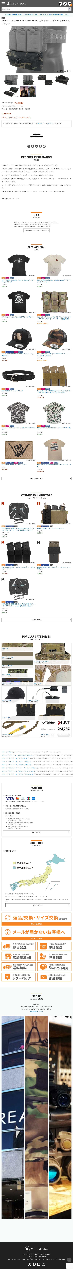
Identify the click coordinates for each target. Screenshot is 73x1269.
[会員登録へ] (60, 4)
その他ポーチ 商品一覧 (25, 764)
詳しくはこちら (36, 832)
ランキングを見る (36, 620)
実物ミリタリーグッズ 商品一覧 (27, 771)
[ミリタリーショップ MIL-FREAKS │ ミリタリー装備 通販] (16, 4)
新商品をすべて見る (36, 478)
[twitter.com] (29, 1264)
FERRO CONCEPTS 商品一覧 (25, 755)
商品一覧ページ (13, 752)
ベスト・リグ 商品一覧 (25, 761)
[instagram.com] (43, 1264)
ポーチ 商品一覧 (23, 758)
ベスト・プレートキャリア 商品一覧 (28, 768)
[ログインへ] (65, 4)
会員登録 (39, 123)
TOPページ (4, 752)
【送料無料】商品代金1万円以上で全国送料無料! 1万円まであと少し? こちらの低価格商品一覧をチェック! (36, 14)
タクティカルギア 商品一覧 (26, 774)
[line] (38, 1264)
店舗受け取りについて (36, 1011)
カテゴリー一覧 (13, 758)
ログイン (50, 123)
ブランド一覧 (12, 755)
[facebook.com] (34, 1264)
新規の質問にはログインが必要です (36, 230)
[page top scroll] (69, 1260)
